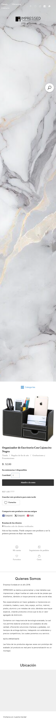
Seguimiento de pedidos (39, 550)
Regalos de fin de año (20, 455)
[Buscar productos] (49, 87)
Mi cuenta (17, 550)
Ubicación (16, 4)
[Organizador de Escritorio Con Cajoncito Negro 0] (28, 419)
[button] (11, 502)
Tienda (5, 455)
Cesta (39, 559)
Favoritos (17, 559)
